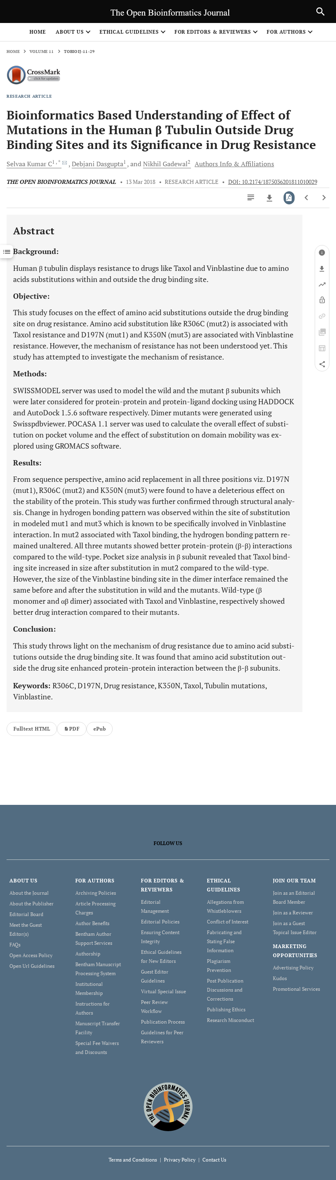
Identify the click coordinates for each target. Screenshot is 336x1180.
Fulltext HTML (32, 729)
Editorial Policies (160, 922)
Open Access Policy (30, 955)
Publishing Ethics (226, 1009)
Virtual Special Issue (163, 991)
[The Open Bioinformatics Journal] (168, 1106)
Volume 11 (42, 51)
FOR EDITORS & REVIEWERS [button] (213, 32)
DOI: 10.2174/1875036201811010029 (272, 182)
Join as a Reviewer (293, 913)
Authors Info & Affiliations (234, 163)
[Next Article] (323, 197)
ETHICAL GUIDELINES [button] (129, 32)
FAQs (14, 945)
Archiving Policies (95, 893)
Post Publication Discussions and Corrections (225, 990)
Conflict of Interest (227, 922)
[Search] (320, 11)
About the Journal (29, 893)
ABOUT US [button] (70, 32)
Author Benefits (92, 923)
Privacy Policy (179, 1160)
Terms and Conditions (133, 1160)
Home (38, 32)
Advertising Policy (293, 968)
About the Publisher (31, 903)
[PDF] (289, 197)
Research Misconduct (230, 1020)
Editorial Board (26, 914)
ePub (99, 729)
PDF (74, 729)
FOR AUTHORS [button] (286, 32)
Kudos (280, 978)
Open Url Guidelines (31, 966)
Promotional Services (296, 989)
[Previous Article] (306, 197)
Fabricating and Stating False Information (224, 941)
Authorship (87, 954)
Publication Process (163, 1022)
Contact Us (214, 1160)
